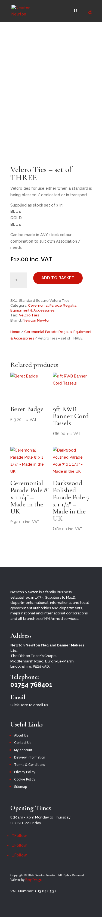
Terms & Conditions (29, 765)
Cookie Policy (24, 779)
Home (15, 332)
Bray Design (33, 880)
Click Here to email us (29, 705)
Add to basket (58, 277)
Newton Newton (37, 320)
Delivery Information (29, 757)
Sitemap (20, 787)
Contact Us (22, 743)
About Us (21, 735)
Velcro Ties (29, 315)
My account (23, 750)
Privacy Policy (24, 772)
